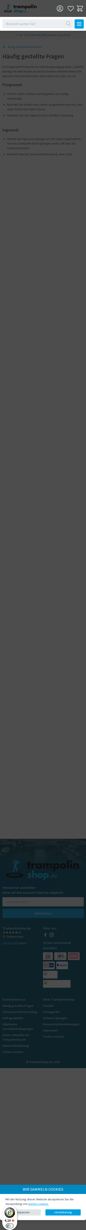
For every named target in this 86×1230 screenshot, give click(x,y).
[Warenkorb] (80, 8)
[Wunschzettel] (71, 8)
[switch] (10, 1225)
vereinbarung (63, 1212)
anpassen (23, 1212)
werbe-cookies (38, 1204)
